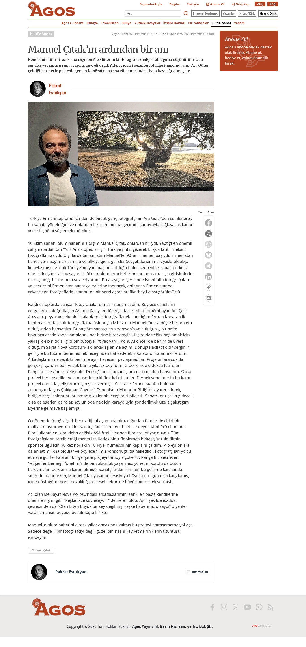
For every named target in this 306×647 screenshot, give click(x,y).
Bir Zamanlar (198, 23)
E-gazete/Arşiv (151, 4)
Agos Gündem (72, 23)
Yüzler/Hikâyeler (147, 23)
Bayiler (174, 4)
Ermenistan (110, 23)
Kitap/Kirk (247, 13)
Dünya (126, 23)
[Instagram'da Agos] (224, 607)
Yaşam (239, 23)
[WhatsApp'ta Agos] (259, 607)
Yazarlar (229, 13)
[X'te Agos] (235, 607)
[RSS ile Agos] (270, 607)
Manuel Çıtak (41, 550)
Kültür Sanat (221, 23)
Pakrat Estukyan (70, 571)
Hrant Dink (268, 13)
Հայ (260, 4)
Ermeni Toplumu (205, 13)
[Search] (186, 13)
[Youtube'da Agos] (247, 607)
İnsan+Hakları (174, 23)
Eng (273, 4)
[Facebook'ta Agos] (212, 607)
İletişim (193, 4)
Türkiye (92, 23)
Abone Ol (216, 4)
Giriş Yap (242, 4)
